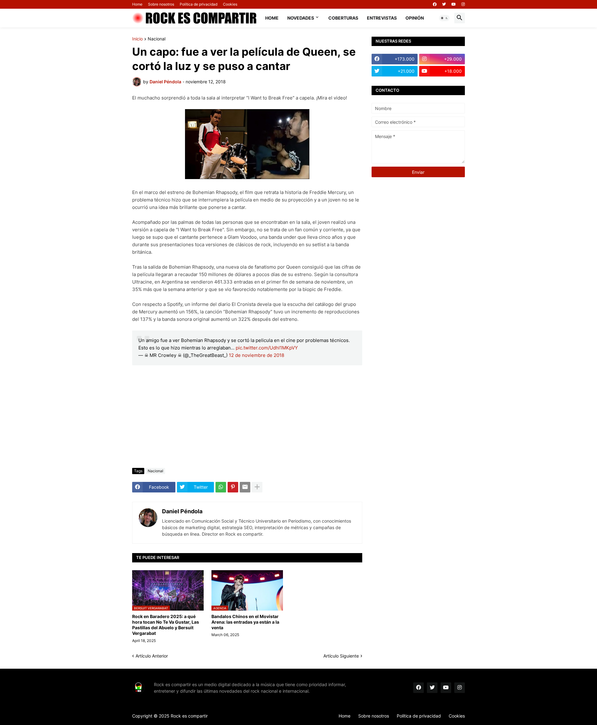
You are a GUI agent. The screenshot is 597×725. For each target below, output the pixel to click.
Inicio (137, 39)
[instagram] (463, 4)
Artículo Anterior (152, 655)
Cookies (230, 4)
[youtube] (453, 4)
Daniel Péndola (182, 511)
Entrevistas (382, 18)
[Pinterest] (233, 487)
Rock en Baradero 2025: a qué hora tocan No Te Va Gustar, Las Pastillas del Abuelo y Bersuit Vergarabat (165, 625)
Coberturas (343, 18)
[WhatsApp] (220, 487)
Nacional (156, 39)
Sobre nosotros (161, 4)
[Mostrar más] (257, 487)
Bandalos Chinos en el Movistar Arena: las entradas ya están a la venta (245, 622)
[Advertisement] (247, 416)
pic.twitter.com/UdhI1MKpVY (267, 348)
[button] (444, 18)
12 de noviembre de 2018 (256, 355)
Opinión (414, 18)
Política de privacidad (198, 4)
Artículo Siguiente (341, 655)
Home (137, 4)
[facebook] (435, 4)
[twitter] (444, 4)
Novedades (300, 18)
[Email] (245, 487)
